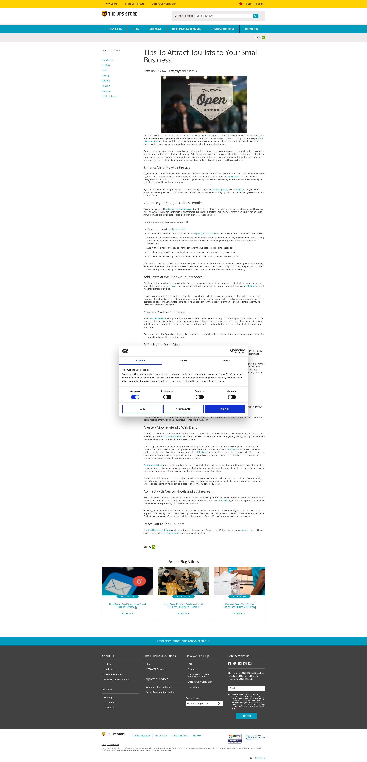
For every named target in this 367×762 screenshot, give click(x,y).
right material (233, 177)
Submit (246, 716)
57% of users (233, 450)
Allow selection (183, 409)
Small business (188, 71)
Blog (148, 664)
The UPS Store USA (113, 745)
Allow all (224, 409)
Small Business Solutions (186, 29)
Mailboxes (155, 29)
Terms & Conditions (180, 736)
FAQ (190, 664)
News (105, 70)
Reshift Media (260, 758)
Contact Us (193, 669)
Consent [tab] (140, 360)
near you (243, 530)
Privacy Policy (161, 736)
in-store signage (219, 190)
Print (136, 29)
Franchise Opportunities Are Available (182, 641)
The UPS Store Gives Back (116, 680)
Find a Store (194, 687)
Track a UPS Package (134, 4)
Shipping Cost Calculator (164, 4)
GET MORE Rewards (155, 669)
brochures (223, 501)
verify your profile (177, 229)
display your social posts (205, 234)
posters (239, 190)
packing (105, 76)
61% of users (202, 452)
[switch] (167, 397)
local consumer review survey (178, 209)
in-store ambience (157, 319)
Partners (106, 81)
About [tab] (226, 360)
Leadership (109, 669)
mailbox (106, 65)
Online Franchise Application (160, 692)
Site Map (197, 736)
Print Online (111, 4)
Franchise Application (141, 736)
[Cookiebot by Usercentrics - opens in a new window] (232, 351)
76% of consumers (171, 437)
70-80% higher (252, 286)
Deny (142, 409)
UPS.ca (104, 745)
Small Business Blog (222, 29)
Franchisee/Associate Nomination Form (198, 675)
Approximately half (153, 465)
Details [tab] (183, 360)
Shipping (106, 91)
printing (167, 533)
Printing (106, 86)
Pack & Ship (115, 29)
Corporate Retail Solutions (159, 687)
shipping (176, 533)
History (107, 664)
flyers (173, 286)
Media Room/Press (113, 674)
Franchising (251, 29)
